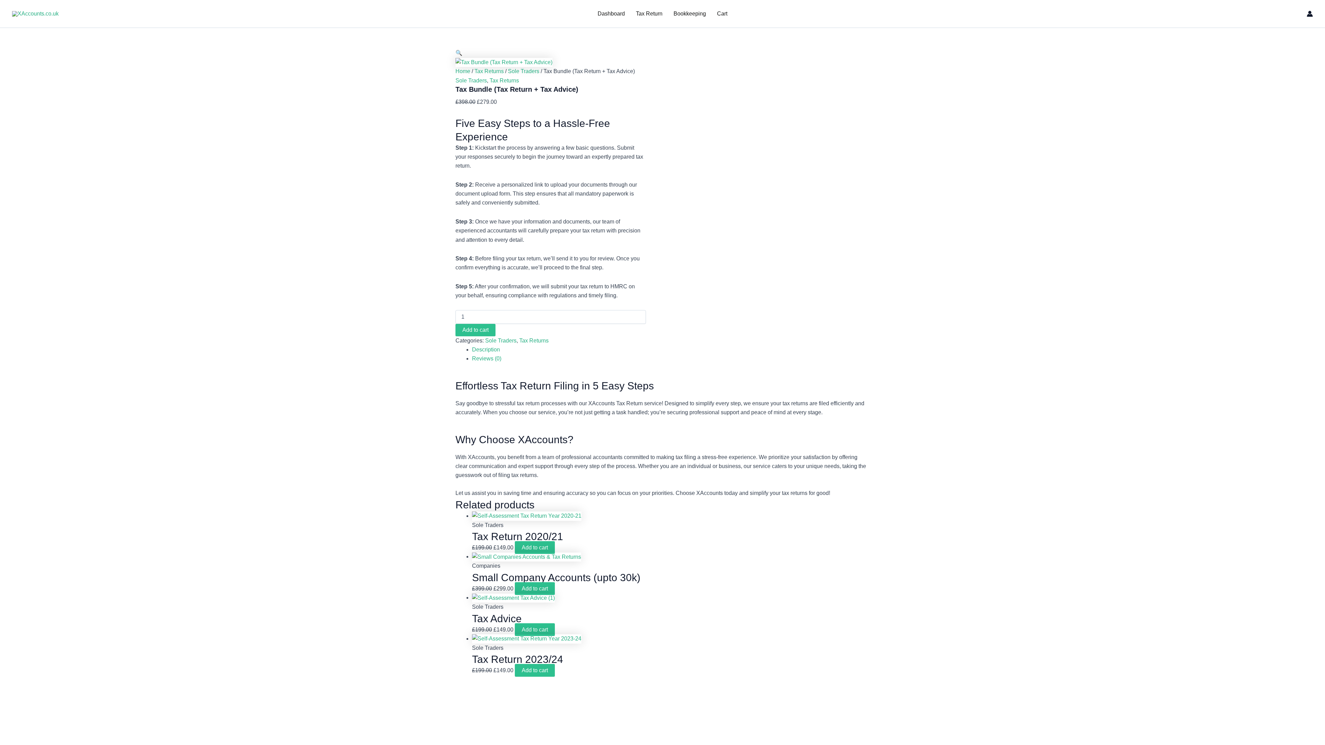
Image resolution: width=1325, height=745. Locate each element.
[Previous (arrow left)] (12, 372)
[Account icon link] (1310, 14)
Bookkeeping (690, 14)
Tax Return (649, 14)
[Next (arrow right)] (1313, 372)
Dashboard (611, 14)
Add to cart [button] (535, 547)
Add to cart (475, 330)
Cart (722, 14)
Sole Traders (523, 71)
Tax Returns (489, 71)
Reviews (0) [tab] (486, 358)
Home (462, 71)
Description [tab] (486, 349)
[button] (458, 53)
